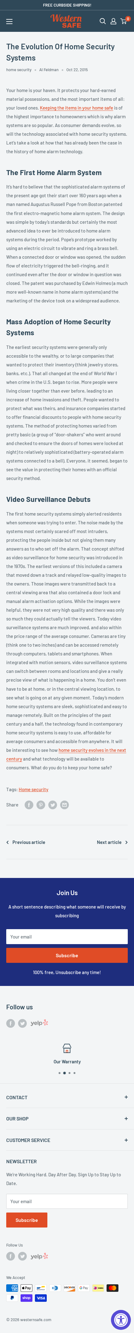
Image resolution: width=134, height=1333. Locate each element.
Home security (33, 789)
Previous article (28, 842)
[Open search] (103, 21)
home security (18, 69)
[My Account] (113, 21)
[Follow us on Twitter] (22, 1023)
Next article (109, 842)
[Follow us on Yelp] (39, 1024)
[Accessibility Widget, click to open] (121, 1320)
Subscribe (67, 955)
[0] (124, 21)
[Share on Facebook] (29, 804)
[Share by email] (64, 804)
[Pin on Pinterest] (40, 804)
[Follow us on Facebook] (10, 1023)
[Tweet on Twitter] (52, 804)
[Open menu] (9, 21)
